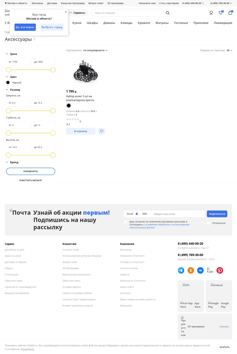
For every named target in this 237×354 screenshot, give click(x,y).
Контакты (125, 293)
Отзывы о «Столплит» (132, 262)
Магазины (37, 3)
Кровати (144, 23)
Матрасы (162, 23)
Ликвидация (223, 23)
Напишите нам (147, 3)
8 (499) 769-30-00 (220, 3)
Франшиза (126, 305)
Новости (124, 274)
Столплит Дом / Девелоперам (79, 299)
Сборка (9, 268)
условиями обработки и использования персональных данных (159, 226)
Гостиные (181, 23)
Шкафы (92, 23)
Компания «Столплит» (132, 255)
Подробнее (27, 349)
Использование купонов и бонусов (82, 255)
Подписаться (217, 213)
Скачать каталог (129, 268)
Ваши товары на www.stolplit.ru (138, 299)
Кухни (76, 23)
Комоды (127, 23)
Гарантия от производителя (20, 286)
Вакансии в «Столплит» (133, 280)
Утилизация (11, 274)
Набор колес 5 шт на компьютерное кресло (80, 98)
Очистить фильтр (30, 180)
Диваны (109, 23)
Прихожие (200, 23)
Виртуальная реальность (77, 274)
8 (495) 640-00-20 (190, 243)
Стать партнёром (169, 3)
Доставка (52, 3)
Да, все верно (25, 27)
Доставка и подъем (15, 262)
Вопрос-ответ (96, 3)
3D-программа (115, 3)
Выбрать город (52, 27)
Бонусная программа (73, 3)
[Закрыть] (65, 12)
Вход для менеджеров (17, 293)
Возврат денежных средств (78, 305)
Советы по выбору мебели (77, 293)
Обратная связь (14, 280)
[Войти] (211, 13)
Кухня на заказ (13, 255)
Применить (30, 171)
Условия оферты (72, 286)
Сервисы (79, 13)
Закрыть (225, 347)
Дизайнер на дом (14, 249)
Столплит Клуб (71, 249)
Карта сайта (127, 286)
